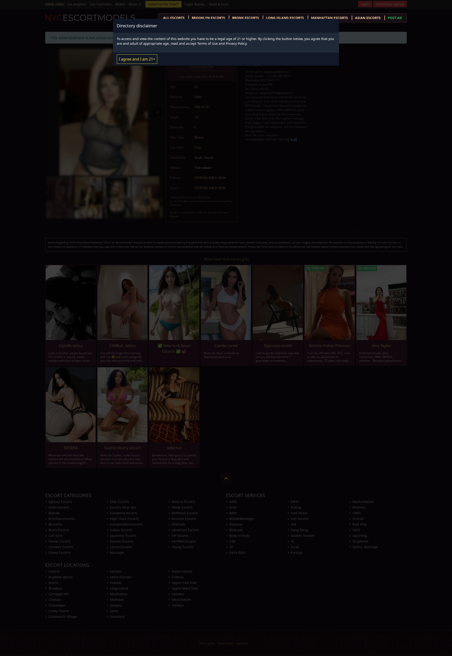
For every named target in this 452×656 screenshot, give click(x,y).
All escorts (174, 18)
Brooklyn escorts (208, 18)
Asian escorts (368, 18)
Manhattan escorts (329, 18)
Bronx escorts (245, 18)
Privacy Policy (236, 43)
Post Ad (395, 18)
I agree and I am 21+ (137, 59)
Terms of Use (207, 43)
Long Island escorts (285, 18)
